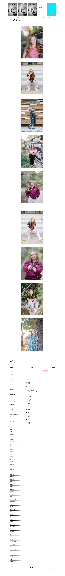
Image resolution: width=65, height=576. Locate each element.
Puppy (10, 524)
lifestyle (11, 461)
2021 (28, 386)
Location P (11, 481)
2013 (28, 416)
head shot (11, 446)
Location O (11, 479)
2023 (28, 383)
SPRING (11, 539)
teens (20, 362)
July (28, 400)
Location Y (11, 496)
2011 (28, 419)
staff (10, 546)
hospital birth (11, 449)
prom (10, 519)
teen (10, 551)
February (29, 406)
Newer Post (11, 367)
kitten (10, 459)
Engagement (11, 421)
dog (10, 416)
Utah (10, 559)
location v (11, 491)
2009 (28, 422)
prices (10, 516)
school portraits (12, 526)
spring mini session (12, 541)
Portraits (11, 514)
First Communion (12, 434)
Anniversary (11, 381)
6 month (11, 374)
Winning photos (12, 561)
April (28, 403)
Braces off (11, 391)
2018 (28, 409)
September (29, 397)
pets (10, 511)
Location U (11, 489)
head (10, 444)
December (29, 389)
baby (10, 384)
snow (10, 536)
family (10, 429)
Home (32, 367)
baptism (11, 386)
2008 (28, 423)
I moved (11, 454)
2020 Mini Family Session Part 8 (32, 391)
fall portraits (11, 426)
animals (11, 379)
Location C (11, 464)
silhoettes (11, 531)
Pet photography (12, 509)
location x (11, 494)
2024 (28, 382)
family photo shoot (12, 431)
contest (11, 406)
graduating (13, 362)
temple (11, 554)
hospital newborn (12, 451)
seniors (19, 362)
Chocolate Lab (12, 401)
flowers (11, 436)
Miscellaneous (12, 501)
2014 (28, 415)
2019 (28, 408)
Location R (11, 484)
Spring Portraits (12, 544)
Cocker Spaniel (12, 404)
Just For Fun (11, 456)
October (29, 396)
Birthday (11, 389)
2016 (28, 412)
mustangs (11, 504)
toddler (11, 556)
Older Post (53, 367)
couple (11, 409)
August (29, 399)
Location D (11, 466)
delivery (11, 411)
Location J (16, 362)
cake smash (11, 396)
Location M (11, 476)
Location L (11, 474)
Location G (11, 469)
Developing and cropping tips (14, 414)
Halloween (11, 441)
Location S (11, 486)
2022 (28, 385)
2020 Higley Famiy (30, 393)
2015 (28, 413)
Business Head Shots (13, 394)
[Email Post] (32, 361)
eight (10, 419)
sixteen (11, 534)
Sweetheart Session (12, 549)
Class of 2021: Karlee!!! (15, 20)
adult (10, 376)
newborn (11, 506)
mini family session (12, 499)
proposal (11, 521)
